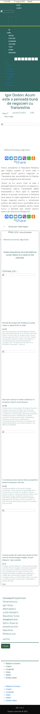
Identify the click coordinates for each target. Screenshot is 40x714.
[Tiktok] (29, 59)
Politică (4, 113)
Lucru (15, 21)
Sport (9, 82)
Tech (9, 80)
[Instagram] (26, 59)
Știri (15, 18)
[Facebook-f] (15, 59)
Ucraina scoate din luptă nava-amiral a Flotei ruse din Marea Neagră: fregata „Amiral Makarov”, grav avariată (20, 557)
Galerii (8, 675)
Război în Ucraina (13, 663)
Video (8, 672)
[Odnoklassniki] (36, 59)
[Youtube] (32, 59)
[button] (12, 13)
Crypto (8, 666)
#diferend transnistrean (12, 150)
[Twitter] (22, 59)
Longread (10, 669)
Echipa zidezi (11, 678)
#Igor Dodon (25, 150)
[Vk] (32, 262)
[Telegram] (19, 59)
